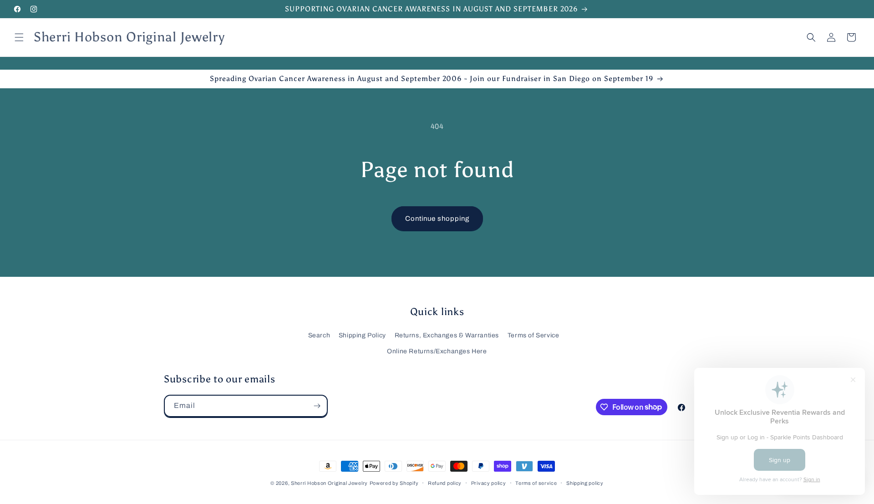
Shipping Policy (362, 335)
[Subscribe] (317, 406)
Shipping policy (585, 482)
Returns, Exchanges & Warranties (447, 335)
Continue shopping (437, 218)
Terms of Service (533, 335)
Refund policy (445, 482)
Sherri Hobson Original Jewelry (329, 483)
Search (319, 335)
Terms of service (536, 482)
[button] (19, 37)
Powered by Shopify (394, 483)
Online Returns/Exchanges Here (437, 351)
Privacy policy (488, 482)
